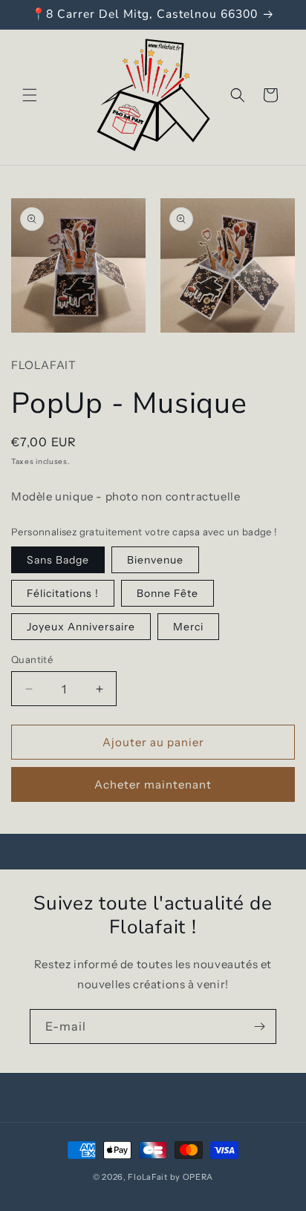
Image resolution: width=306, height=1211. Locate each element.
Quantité (32, 659)
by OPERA (192, 1177)
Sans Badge (58, 560)
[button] (29, 95)
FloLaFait (147, 1177)
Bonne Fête (167, 593)
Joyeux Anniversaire (81, 626)
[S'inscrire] (259, 1026)
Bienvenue (155, 560)
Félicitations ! (63, 593)
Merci (188, 626)
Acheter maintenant (153, 784)
